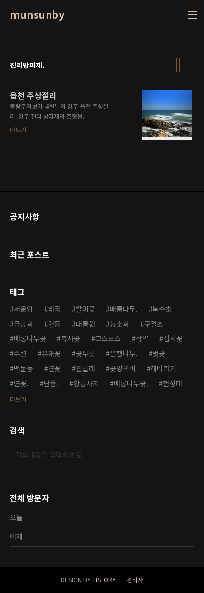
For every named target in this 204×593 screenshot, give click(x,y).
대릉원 (85, 324)
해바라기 (163, 368)
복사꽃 (70, 338)
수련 (20, 353)
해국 (54, 309)
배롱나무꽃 (30, 338)
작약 (142, 338)
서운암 (23, 309)
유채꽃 (51, 353)
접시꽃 (173, 338)
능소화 (119, 324)
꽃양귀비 (123, 368)
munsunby (37, 15)
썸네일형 (169, 65)
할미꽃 (85, 309)
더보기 (18, 399)
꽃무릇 (85, 353)
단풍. (51, 383)
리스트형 (186, 65)
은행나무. (124, 353)
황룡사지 (86, 383)
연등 (54, 324)
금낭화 (23, 324)
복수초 (162, 309)
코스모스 (108, 338)
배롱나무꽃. (131, 383)
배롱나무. (124, 309)
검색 (184, 454)
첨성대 (172, 383)
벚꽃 (159, 353)
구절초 (153, 324)
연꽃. (21, 383)
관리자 (135, 579)
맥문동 (23, 368)
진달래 (85, 368)
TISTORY (104, 579)
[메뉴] (192, 15)
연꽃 (54, 368)
